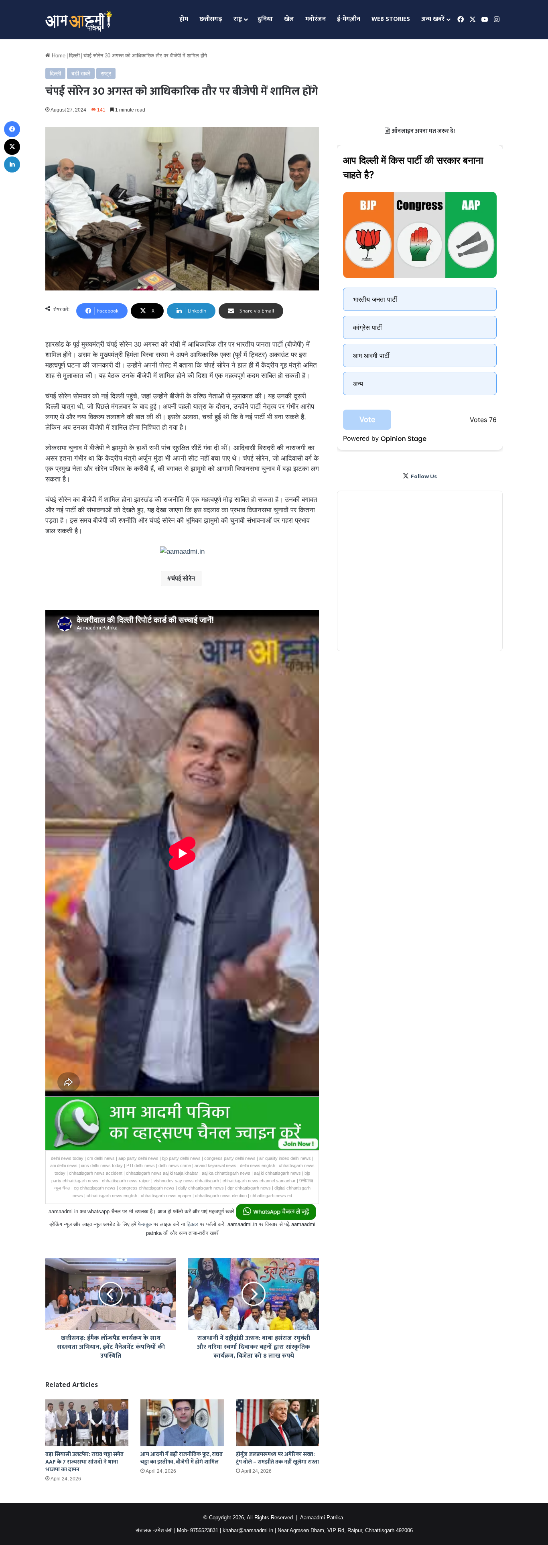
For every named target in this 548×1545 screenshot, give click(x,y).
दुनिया (265, 19)
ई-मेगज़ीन (348, 19)
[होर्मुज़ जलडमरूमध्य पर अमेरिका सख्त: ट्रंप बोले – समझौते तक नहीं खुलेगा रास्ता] (277, 1422)
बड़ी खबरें (80, 73)
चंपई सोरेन (183, 578)
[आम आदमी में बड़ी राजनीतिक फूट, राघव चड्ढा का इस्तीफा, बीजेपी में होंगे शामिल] (181, 1422)
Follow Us (424, 476)
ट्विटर (192, 1224)
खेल (289, 19)
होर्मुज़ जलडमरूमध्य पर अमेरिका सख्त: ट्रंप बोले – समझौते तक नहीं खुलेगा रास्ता (277, 1458)
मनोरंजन (315, 19)
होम (183, 19)
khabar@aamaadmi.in (248, 1530)
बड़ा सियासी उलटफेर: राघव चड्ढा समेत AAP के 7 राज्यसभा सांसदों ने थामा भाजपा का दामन (84, 1462)
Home (57, 56)
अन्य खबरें (432, 19)
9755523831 (204, 1530)
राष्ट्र (237, 19)
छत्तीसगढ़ (210, 19)
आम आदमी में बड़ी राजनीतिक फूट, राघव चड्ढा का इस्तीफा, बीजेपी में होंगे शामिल (181, 1458)
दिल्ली (74, 56)
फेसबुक (145, 1224)
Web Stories (390, 19)
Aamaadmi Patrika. (322, 1518)
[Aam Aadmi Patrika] (78, 20)
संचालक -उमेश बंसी (154, 1530)
